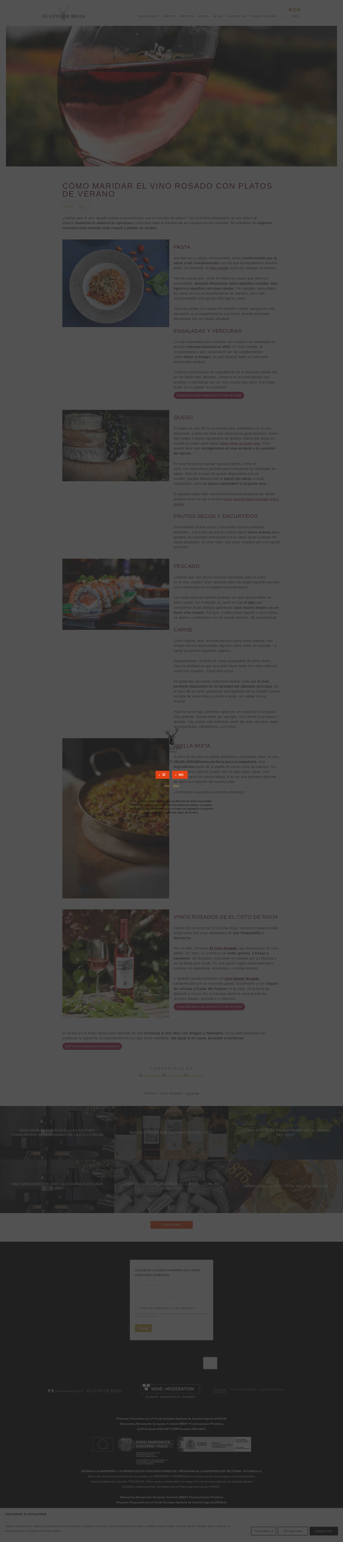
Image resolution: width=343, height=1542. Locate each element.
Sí (163, 774)
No (181, 774)
